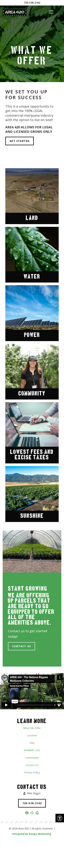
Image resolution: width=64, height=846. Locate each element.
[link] (59, 818)
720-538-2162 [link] (32, 2)
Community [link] (32, 757)
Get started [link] (20, 141)
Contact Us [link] (21, 646)
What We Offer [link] (32, 728)
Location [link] (32, 735)
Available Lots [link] (32, 750)
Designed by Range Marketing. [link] (32, 833)
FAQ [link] (32, 743)
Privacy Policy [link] (32, 772)
